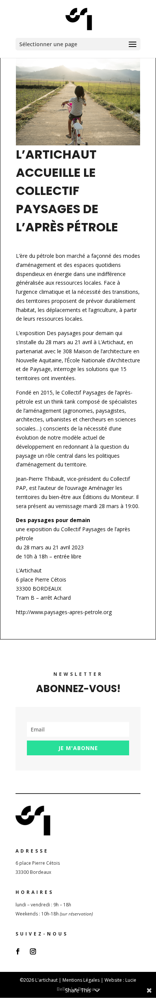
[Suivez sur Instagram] (33, 951)
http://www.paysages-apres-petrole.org (64, 612)
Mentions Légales (81, 980)
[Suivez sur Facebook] (18, 951)
